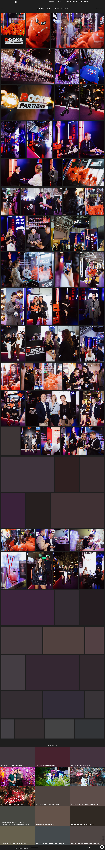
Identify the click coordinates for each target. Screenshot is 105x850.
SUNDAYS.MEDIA (34, 847)
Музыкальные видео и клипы (74, 2)
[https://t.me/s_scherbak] (89, 847)
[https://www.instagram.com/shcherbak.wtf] (87, 847)
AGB (16, 848)
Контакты (87, 2)
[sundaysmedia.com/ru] (16, 2)
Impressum (20, 848)
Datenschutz (25, 848)
